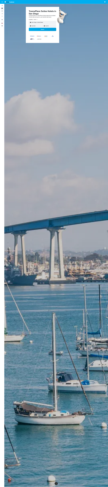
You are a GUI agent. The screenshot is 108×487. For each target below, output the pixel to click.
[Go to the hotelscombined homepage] (9, 1)
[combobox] (33, 19)
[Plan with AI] (2, 16)
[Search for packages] (2, 13)
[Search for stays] (2, 8)
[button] (2, 2)
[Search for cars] (2, 11)
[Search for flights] (2, 5)
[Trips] (2, 19)
